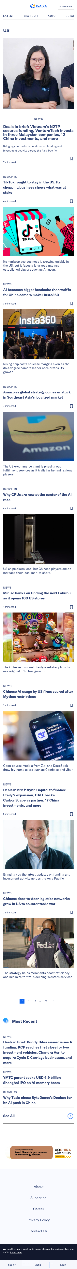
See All (9, 1115)
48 (46, 1001)
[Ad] (38, 1152)
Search (12, 1264)
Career (38, 1209)
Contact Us (39, 1231)
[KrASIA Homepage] (38, 6)
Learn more (16, 1252)
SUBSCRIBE (65, 6)
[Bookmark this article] (39, 158)
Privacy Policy (38, 1220)
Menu (38, 1264)
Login (63, 1264)
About (38, 1186)
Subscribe (38, 1198)
